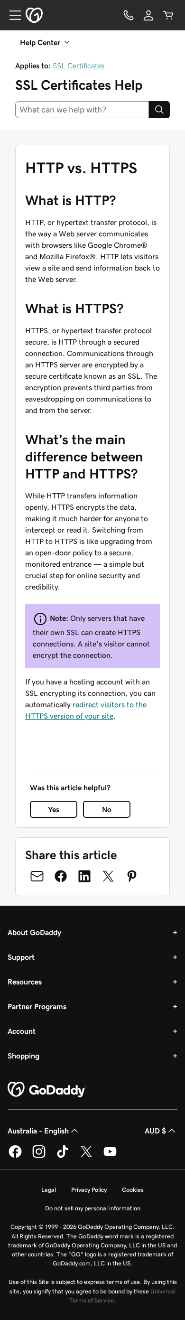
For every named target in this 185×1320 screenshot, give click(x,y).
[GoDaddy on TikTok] (62, 1156)
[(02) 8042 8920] (129, 15)
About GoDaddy (34, 932)
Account (22, 1031)
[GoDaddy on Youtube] (110, 1156)
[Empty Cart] (168, 15)
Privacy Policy (89, 1190)
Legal (48, 1190)
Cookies (133, 1190)
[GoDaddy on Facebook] (15, 1156)
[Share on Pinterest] (132, 876)
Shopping (23, 1055)
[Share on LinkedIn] (84, 876)
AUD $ (155, 1130)
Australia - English (38, 1130)
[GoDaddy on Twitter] (86, 1156)
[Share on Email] (37, 876)
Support (21, 957)
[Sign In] (148, 15)
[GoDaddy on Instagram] (38, 1156)
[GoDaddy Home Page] (47, 1090)
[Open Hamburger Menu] (11, 15)
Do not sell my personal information (92, 1208)
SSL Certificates (78, 65)
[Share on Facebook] (61, 876)
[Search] (159, 109)
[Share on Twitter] (108, 876)
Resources (25, 981)
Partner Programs (37, 1006)
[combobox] (82, 109)
